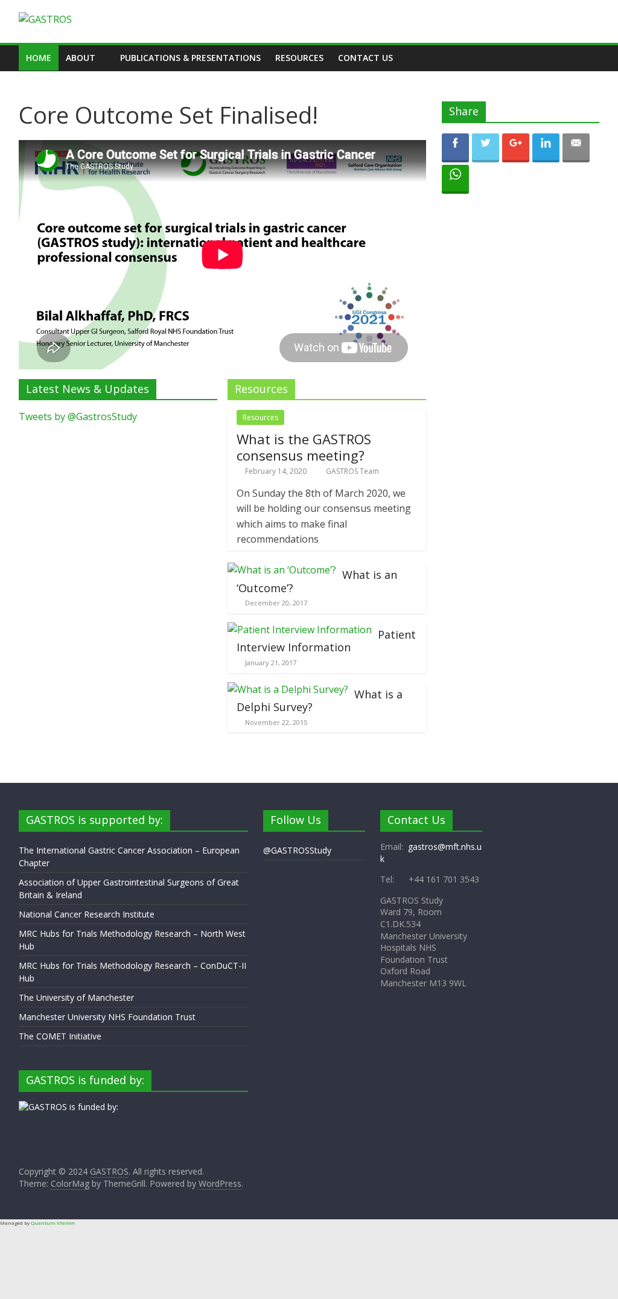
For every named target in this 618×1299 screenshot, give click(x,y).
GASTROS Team (352, 471)
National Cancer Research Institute (86, 914)
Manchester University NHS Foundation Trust (107, 1017)
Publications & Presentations (190, 57)
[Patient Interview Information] (300, 629)
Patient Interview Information (326, 641)
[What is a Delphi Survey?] (288, 689)
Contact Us (365, 57)
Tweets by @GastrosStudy (78, 416)
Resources (299, 57)
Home (38, 57)
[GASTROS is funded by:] (68, 1106)
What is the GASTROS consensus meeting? (304, 447)
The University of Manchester (76, 997)
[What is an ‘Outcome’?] (282, 569)
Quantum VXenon (53, 1222)
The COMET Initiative (60, 1036)
